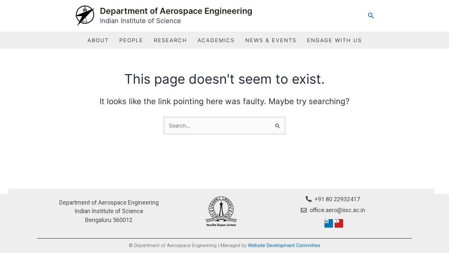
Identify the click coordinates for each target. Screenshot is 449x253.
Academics (216, 40)
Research (170, 40)
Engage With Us (334, 40)
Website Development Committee (284, 245)
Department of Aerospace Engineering (176, 11)
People (131, 40)
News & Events (270, 40)
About (98, 40)
